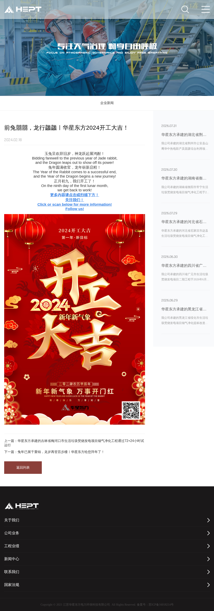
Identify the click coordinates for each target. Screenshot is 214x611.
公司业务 (11, 533)
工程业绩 (11, 546)
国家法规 (11, 585)
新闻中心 (11, 559)
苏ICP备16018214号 (161, 604)
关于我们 (11, 520)
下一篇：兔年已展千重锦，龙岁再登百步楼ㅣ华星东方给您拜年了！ (54, 452)
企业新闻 (107, 103)
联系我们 (11, 572)
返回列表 (23, 467)
